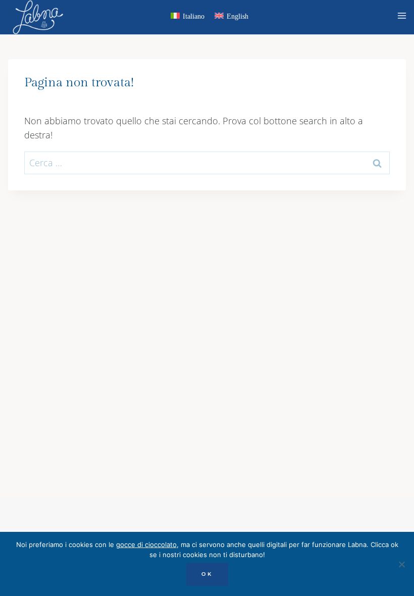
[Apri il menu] (403, 17)
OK (207, 574)
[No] (401, 564)
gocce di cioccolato (146, 544)
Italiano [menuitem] (193, 16)
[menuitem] (188, 18)
